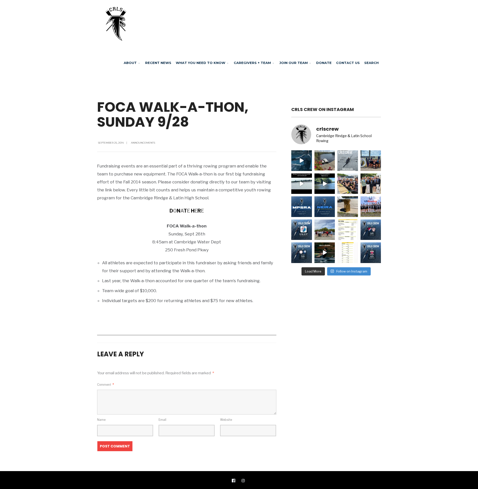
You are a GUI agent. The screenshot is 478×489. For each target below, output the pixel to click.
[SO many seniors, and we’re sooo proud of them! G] (324, 229)
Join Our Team (293, 63)
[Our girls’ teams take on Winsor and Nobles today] (301, 252)
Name (101, 420)
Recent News (158, 63)
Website (226, 420)
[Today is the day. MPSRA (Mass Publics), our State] (301, 206)
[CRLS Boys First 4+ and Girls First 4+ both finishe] (370, 206)
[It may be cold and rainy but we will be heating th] (370, 229)
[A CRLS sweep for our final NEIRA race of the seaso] (347, 229)
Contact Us (348, 63)
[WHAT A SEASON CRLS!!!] (347, 183)
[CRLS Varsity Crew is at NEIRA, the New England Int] (324, 206)
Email (162, 420)
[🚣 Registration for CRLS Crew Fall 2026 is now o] (347, 160)
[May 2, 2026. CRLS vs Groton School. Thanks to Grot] (324, 252)
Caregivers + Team (252, 63)
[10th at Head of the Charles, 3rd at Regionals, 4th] (370, 160)
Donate (324, 63)
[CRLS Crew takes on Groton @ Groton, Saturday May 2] (370, 252)
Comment (105, 384)
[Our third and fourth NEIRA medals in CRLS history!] (370, 183)
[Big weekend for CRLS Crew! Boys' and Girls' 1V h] (301, 229)
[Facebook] (233, 480)
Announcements (143, 142)
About (130, 63)
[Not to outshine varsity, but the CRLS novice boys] (347, 206)
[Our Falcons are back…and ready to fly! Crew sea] (301, 160)
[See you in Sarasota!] (324, 183)
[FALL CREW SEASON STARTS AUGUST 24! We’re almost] (324, 160)
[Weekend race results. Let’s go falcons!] (347, 252)
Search (371, 63)
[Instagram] (243, 480)
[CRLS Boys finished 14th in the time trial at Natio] (301, 183)
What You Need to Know (200, 63)
